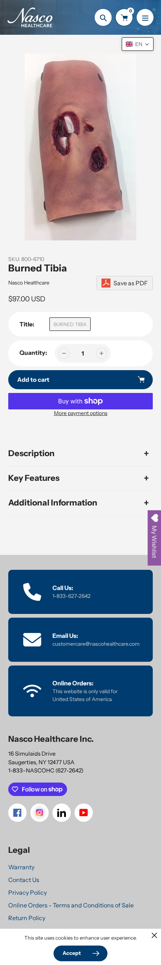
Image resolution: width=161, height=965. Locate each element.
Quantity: (33, 352)
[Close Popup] (154, 935)
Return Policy (26, 918)
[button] (137, 44)
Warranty (21, 867)
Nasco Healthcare (28, 282)
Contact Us (23, 879)
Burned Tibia (70, 324)
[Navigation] (145, 17)
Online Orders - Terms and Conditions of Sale (71, 905)
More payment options (80, 413)
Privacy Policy (27, 892)
